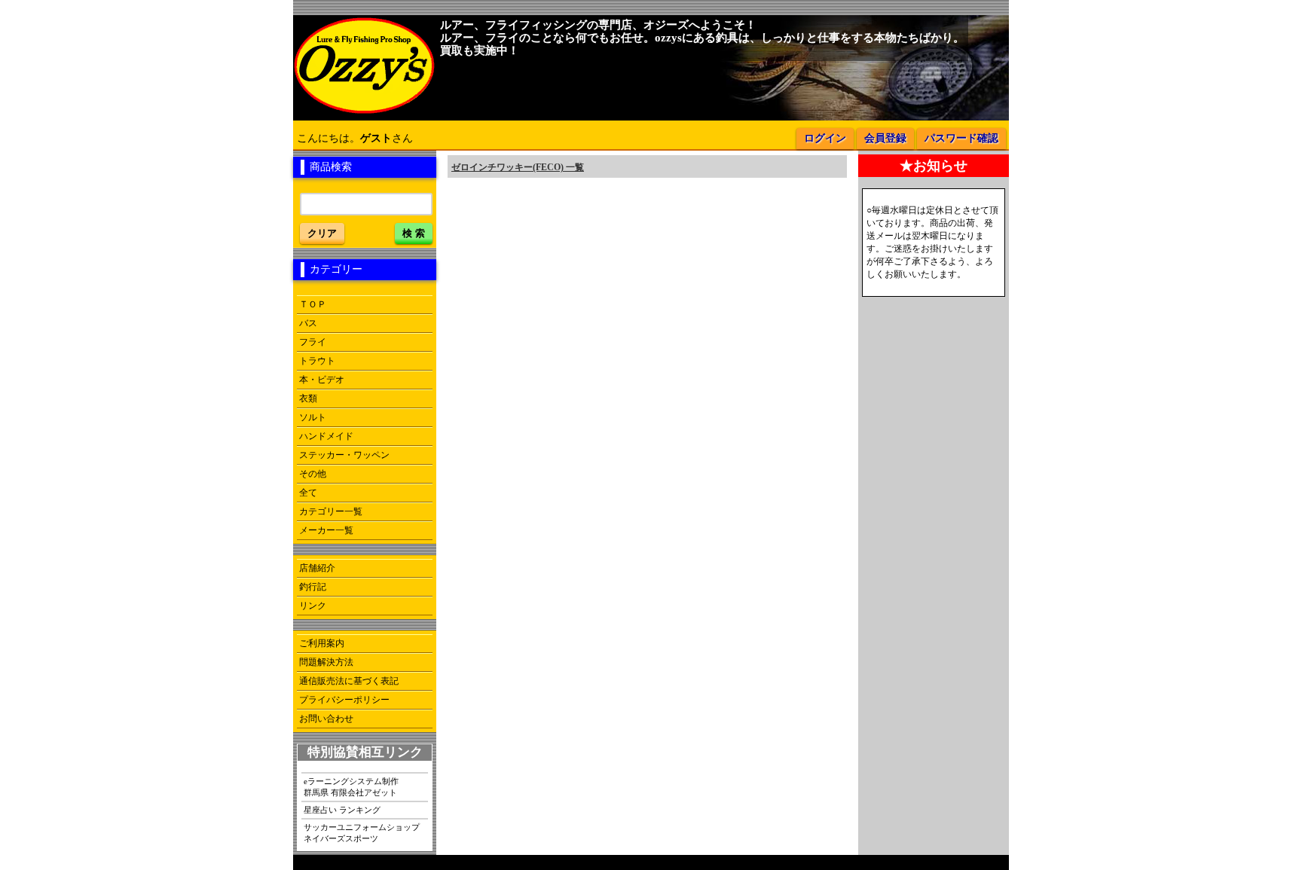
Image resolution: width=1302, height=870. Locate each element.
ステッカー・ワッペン (344, 455)
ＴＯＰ (312, 304)
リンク (312, 605)
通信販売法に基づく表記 (349, 681)
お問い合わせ (326, 718)
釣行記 (312, 587)
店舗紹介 (317, 568)
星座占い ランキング (342, 809)
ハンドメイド (326, 436)
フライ (312, 342)
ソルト (312, 417)
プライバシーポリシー (344, 699)
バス (308, 323)
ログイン (825, 138)
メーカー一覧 (326, 530)
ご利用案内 (321, 643)
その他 (312, 474)
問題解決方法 (326, 662)
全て (308, 492)
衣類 (308, 398)
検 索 (413, 233)
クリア (322, 233)
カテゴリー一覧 (330, 511)
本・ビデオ (321, 379)
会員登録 (885, 138)
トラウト (317, 361)
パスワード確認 (961, 138)
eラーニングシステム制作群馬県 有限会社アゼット (351, 787)
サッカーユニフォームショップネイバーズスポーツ (362, 833)
